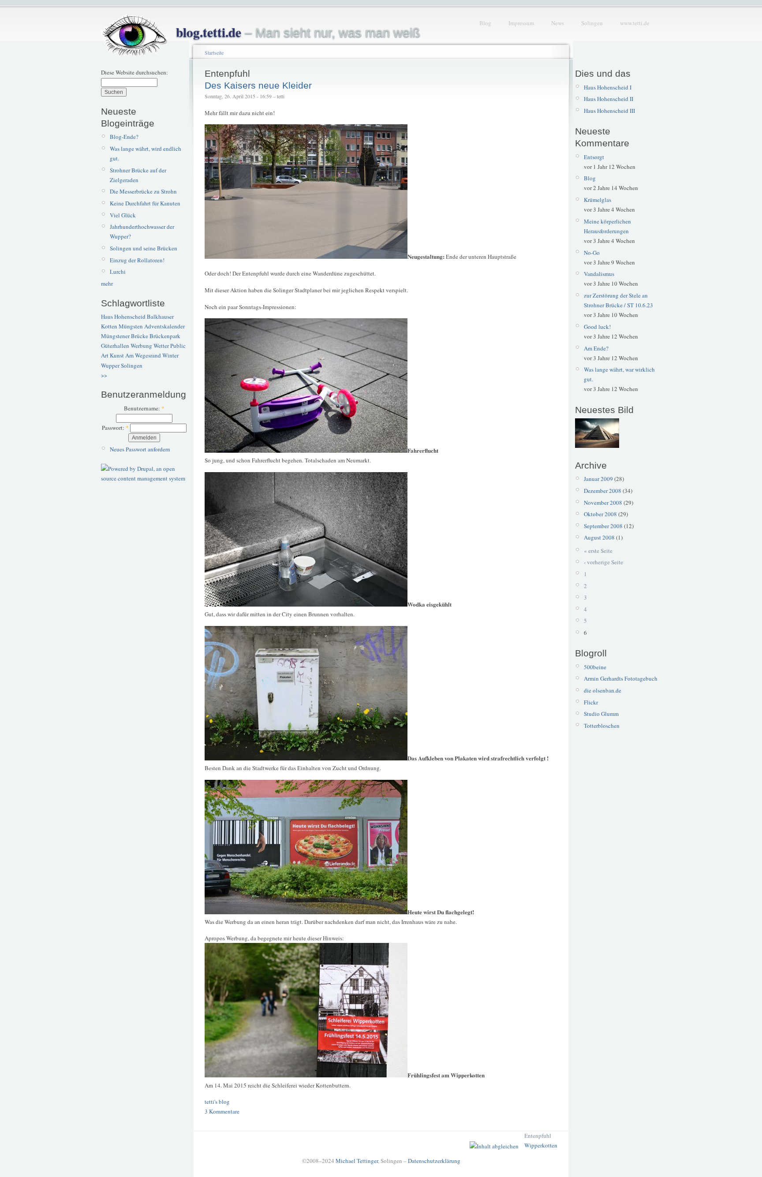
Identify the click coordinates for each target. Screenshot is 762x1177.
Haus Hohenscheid (123, 316)
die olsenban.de (602, 690)
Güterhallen (115, 346)
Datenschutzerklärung (434, 1161)
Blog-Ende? (124, 137)
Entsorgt (594, 157)
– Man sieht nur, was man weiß (298, 33)
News (557, 23)
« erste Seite (598, 551)
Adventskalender (164, 326)
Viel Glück (123, 215)
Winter (170, 355)
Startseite (214, 52)
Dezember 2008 (602, 491)
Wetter (161, 346)
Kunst (117, 355)
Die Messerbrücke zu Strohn (143, 191)
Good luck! (597, 327)
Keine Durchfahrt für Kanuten (145, 203)
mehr (107, 283)
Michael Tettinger (357, 1161)
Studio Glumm (601, 714)
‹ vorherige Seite (603, 562)
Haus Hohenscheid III (609, 111)
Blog (485, 23)
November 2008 (603, 503)
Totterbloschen (602, 726)
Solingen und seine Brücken (143, 248)
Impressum (521, 23)
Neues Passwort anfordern (140, 449)
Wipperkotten (540, 1145)
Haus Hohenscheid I (607, 87)
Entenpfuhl (537, 1136)
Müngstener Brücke (124, 336)
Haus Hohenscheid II (608, 99)
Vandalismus (599, 274)
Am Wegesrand (143, 355)
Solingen (592, 23)
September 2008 (603, 526)
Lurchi (118, 272)
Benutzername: (144, 408)
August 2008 (599, 537)
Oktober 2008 (600, 514)
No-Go (592, 253)
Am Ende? (596, 348)
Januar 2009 (598, 479)
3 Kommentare (222, 1111)
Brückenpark (164, 336)
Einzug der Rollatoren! (137, 260)
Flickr (591, 702)
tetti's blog (217, 1102)
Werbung (141, 346)
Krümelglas (597, 200)
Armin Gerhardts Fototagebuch (620, 678)
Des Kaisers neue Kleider (258, 85)
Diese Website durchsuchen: (134, 72)
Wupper (110, 365)
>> (104, 375)
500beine (595, 667)
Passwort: (115, 428)
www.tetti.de (635, 23)
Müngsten (131, 326)
